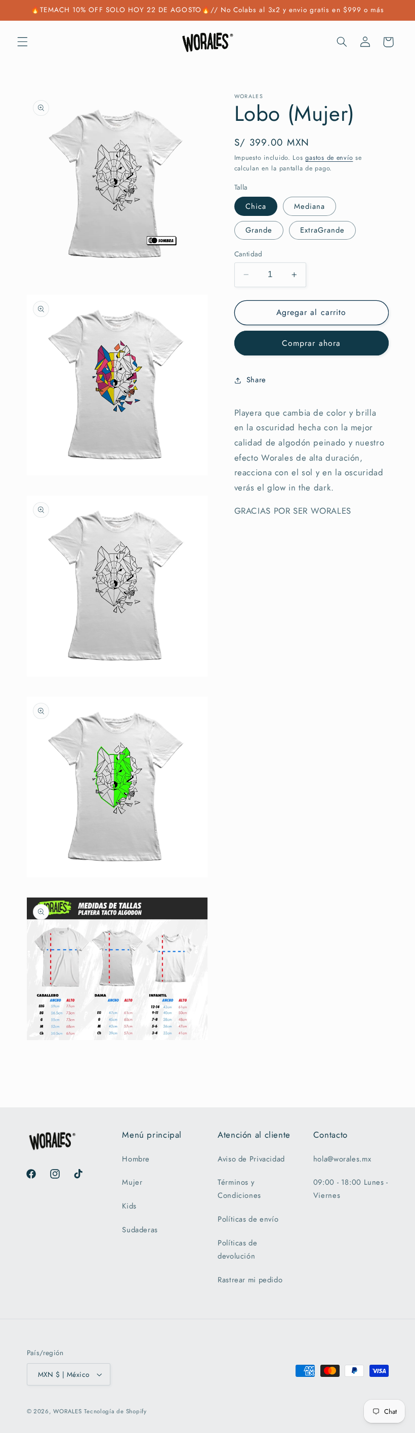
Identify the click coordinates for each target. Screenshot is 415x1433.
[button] (22, 42)
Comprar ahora (311, 343)
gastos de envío (329, 157)
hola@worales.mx (342, 1159)
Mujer (132, 1182)
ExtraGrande (322, 230)
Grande (258, 230)
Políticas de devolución (238, 1249)
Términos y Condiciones (239, 1189)
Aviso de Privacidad (251, 1159)
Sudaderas (140, 1229)
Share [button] (256, 379)
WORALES (67, 1411)
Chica (255, 206)
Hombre (136, 1159)
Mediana (309, 206)
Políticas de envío (248, 1219)
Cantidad (248, 254)
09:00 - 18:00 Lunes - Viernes (350, 1189)
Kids (129, 1206)
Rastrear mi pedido (250, 1279)
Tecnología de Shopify (115, 1411)
